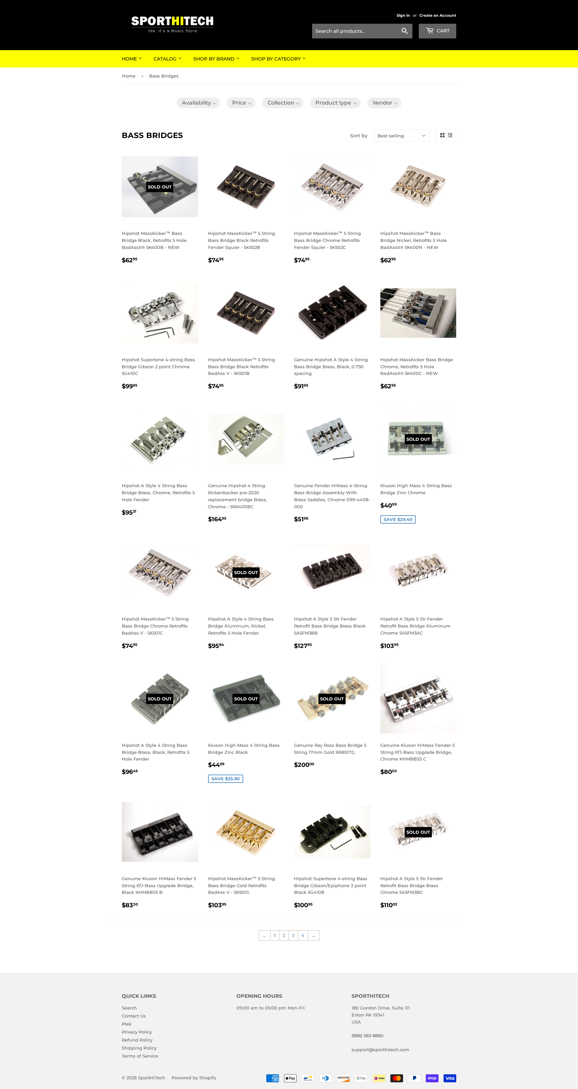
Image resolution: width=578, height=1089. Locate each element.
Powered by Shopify (194, 1077)
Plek (126, 1024)
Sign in (403, 15)
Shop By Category (276, 59)
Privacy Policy (137, 1032)
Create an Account (437, 15)
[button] (198, 103)
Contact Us (134, 1015)
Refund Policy (137, 1040)
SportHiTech (151, 1077)
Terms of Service (140, 1056)
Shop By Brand (214, 59)
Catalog (166, 59)
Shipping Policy (139, 1048)
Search (129, 1007)
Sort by (359, 136)
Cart (443, 31)
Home (130, 59)
